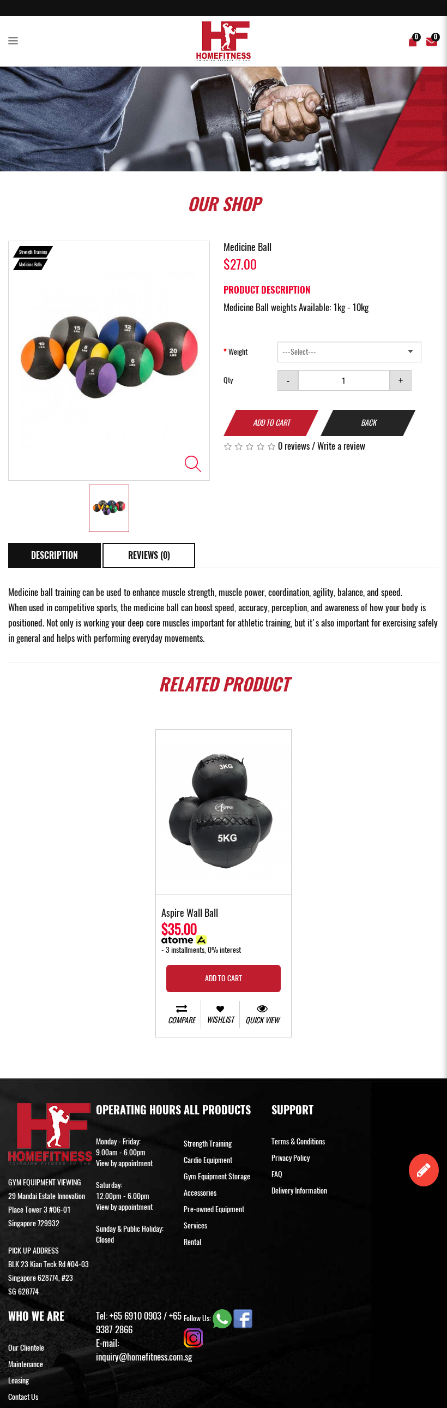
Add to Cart (271, 422)
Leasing (18, 1380)
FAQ (276, 1174)
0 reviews (294, 445)
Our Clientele (26, 1348)
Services (195, 1225)
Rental (192, 1242)
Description (54, 555)
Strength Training (208, 1143)
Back (368, 422)
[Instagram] (193, 1337)
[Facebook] (242, 1317)
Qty (228, 380)
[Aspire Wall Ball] (223, 812)
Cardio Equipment (208, 1160)
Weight (237, 352)
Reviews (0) (149, 555)
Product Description (267, 289)
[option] (109, 360)
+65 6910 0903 (135, 1315)
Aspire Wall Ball (189, 914)
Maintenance (25, 1364)
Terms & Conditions (298, 1141)
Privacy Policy (290, 1158)
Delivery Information (299, 1190)
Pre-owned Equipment (214, 1209)
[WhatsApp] (223, 1317)
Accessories (200, 1193)
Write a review (341, 445)
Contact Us (23, 1397)
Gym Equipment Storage (217, 1176)
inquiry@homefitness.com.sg (144, 1356)
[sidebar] (15, 41)
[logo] (224, 41)
